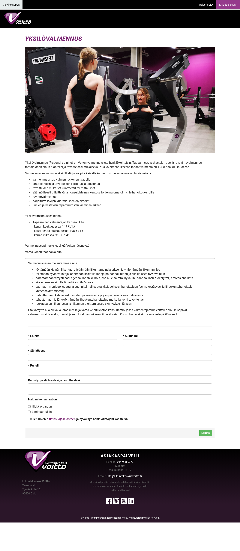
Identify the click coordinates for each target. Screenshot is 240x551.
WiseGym (127, 517)
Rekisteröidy (206, 4)
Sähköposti (36, 350)
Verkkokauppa (11, 4)
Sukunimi (130, 336)
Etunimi (34, 336)
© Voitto (85, 517)
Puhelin (34, 365)
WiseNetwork (152, 517)
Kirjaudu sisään (228, 4)
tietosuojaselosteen (62, 419)
